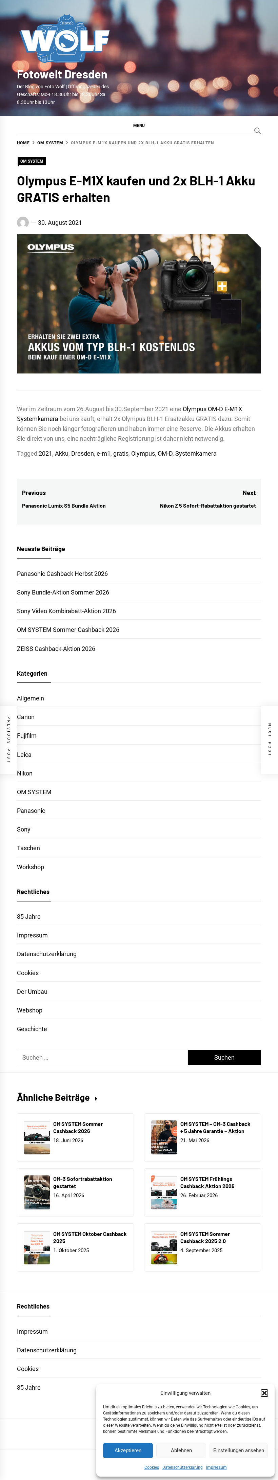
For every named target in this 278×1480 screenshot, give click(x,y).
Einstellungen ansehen (238, 1450)
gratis (120, 453)
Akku (61, 453)
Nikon (25, 773)
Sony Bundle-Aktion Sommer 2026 (63, 592)
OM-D (165, 453)
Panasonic (31, 810)
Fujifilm (27, 735)
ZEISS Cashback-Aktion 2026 (56, 648)
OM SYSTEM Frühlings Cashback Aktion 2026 (207, 1182)
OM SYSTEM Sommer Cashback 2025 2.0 (205, 1237)
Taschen (28, 848)
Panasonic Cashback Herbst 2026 (62, 573)
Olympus (143, 453)
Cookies (151, 1467)
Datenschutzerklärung (182, 1467)
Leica (24, 754)
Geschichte (32, 1029)
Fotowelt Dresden (62, 74)
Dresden (82, 453)
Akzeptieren (128, 1450)
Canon (26, 716)
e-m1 (104, 453)
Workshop (30, 867)
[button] (264, 1393)
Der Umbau (32, 991)
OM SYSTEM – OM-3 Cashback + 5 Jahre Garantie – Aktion (215, 1127)
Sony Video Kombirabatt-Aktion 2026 (66, 611)
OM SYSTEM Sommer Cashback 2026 (68, 629)
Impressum (216, 1467)
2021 (45, 453)
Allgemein (30, 698)
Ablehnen (181, 1450)
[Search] (257, 130)
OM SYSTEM (31, 161)
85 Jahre (29, 916)
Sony (24, 829)
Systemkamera (196, 453)
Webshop (29, 1010)
